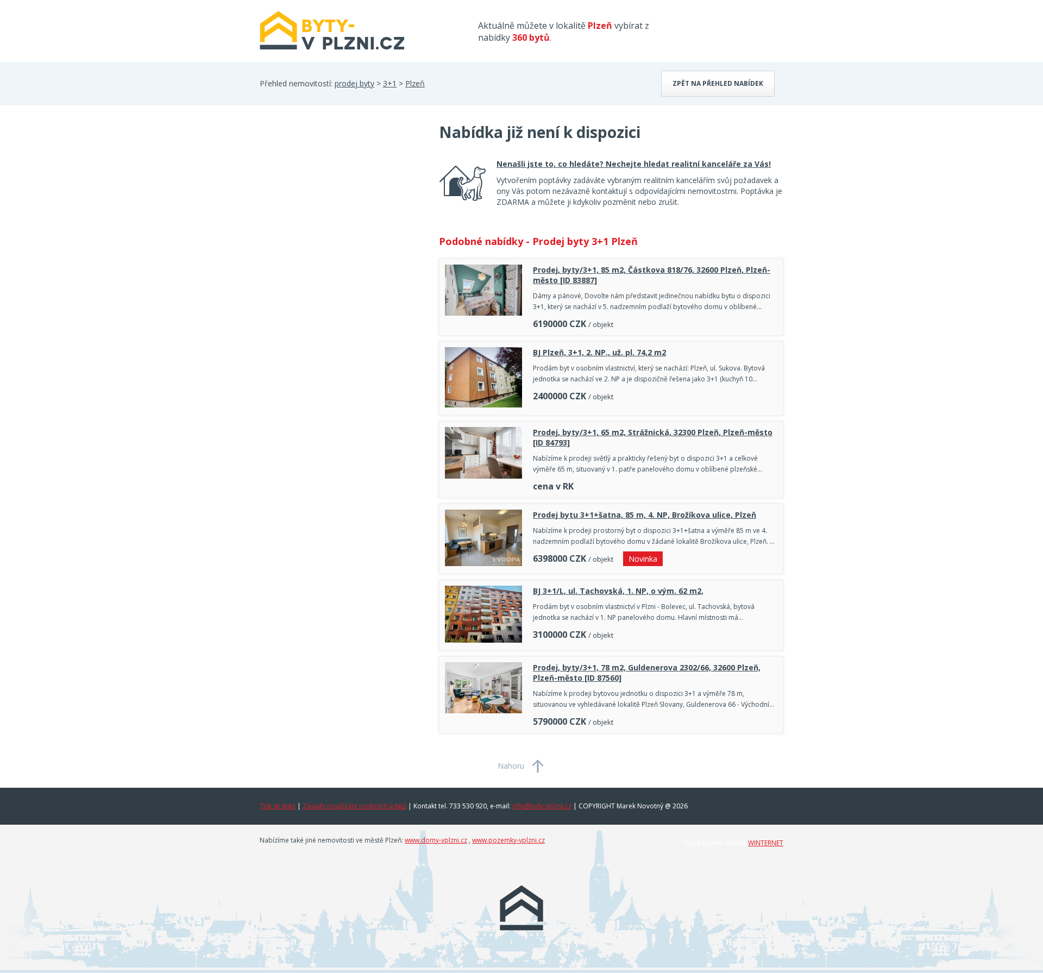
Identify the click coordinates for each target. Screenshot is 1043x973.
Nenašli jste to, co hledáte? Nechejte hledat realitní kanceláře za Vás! (634, 164)
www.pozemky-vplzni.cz (508, 840)
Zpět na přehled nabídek (718, 83)
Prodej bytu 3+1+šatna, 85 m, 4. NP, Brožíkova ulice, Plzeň (644, 515)
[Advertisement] (341, 209)
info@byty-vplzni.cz (541, 806)
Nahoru (511, 766)
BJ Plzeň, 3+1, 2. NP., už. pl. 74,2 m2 (599, 352)
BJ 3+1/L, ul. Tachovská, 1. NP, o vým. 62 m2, (618, 591)
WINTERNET (765, 843)
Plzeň (415, 83)
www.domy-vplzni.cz (436, 840)
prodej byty (354, 83)
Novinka (643, 559)
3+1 (390, 83)
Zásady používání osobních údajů (354, 806)
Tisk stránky (278, 806)
